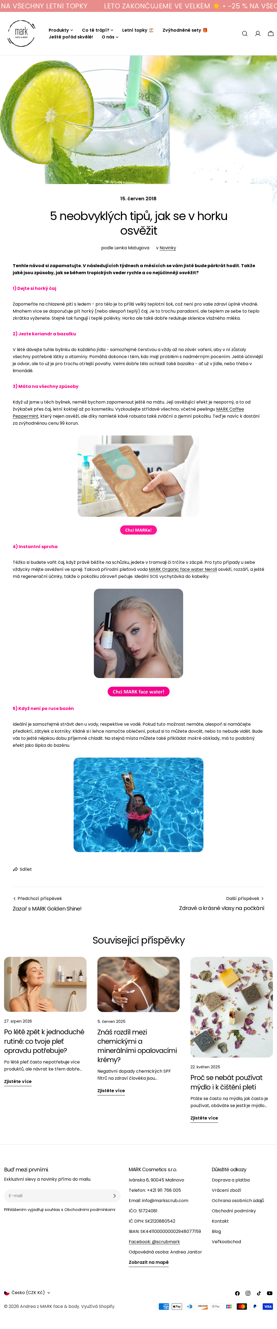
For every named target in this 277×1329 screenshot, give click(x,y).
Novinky (168, 248)
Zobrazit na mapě (149, 1262)
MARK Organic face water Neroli (183, 569)
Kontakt (220, 1221)
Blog (216, 1231)
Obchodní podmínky (234, 1211)
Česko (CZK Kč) (28, 1292)
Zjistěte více (18, 1081)
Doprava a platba (231, 1180)
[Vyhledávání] (244, 33)
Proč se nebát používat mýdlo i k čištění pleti (226, 1082)
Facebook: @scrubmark (154, 1242)
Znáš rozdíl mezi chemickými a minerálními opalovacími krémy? (137, 1046)
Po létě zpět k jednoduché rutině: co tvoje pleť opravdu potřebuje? (44, 1041)
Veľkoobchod (226, 1242)
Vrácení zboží (226, 1190)
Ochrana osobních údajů (238, 1200)
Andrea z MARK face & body (49, 1306)
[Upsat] (114, 1196)
